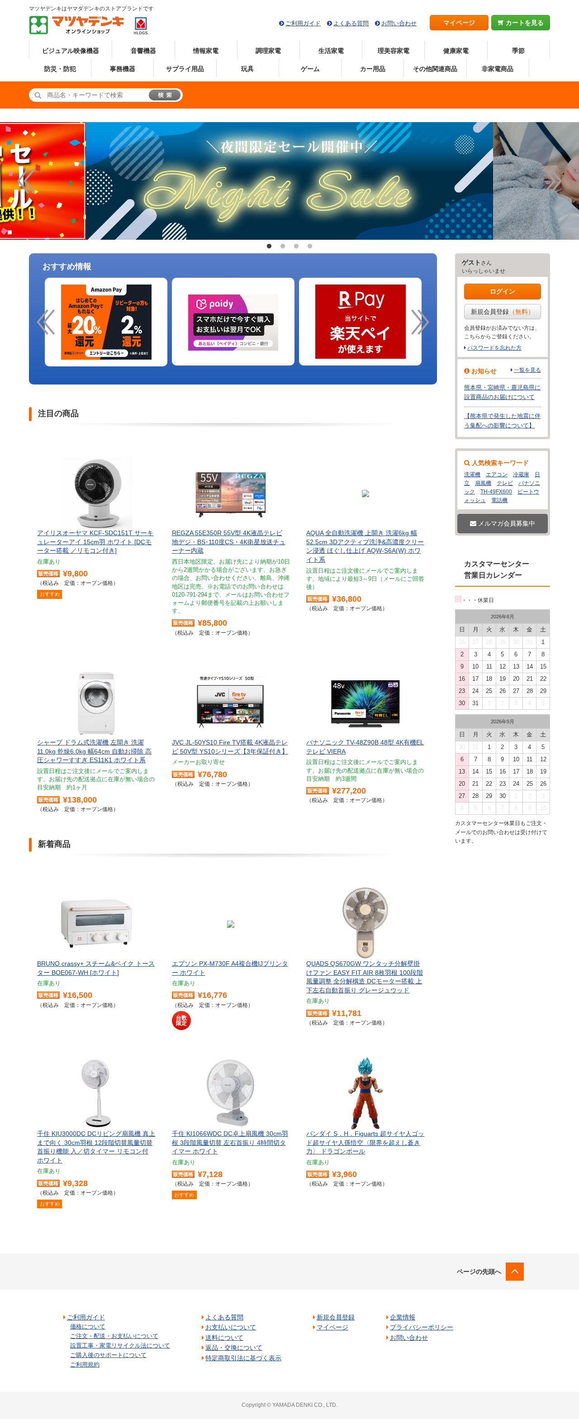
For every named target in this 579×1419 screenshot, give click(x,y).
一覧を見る (527, 370)
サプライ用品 (185, 68)
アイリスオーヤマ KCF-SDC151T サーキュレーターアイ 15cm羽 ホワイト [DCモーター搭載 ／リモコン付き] (95, 541)
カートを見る (524, 22)
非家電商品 (497, 68)
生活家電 (331, 50)
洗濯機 (472, 474)
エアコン (497, 474)
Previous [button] (26, 181)
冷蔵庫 (521, 474)
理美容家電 (393, 50)
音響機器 (143, 50)
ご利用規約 (85, 1364)
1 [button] (269, 246)
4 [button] (309, 246)
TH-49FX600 (496, 492)
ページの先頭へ (479, 1271)
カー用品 (372, 68)
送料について (224, 1337)
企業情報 (402, 1317)
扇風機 (483, 483)
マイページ (459, 22)
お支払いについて (230, 1327)
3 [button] (296, 246)
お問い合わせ (399, 23)
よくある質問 (351, 23)
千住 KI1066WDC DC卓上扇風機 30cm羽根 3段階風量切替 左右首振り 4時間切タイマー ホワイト (230, 1142)
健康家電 (456, 50)
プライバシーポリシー (421, 1327)
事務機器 (122, 68)
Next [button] (553, 181)
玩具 (247, 68)
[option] (289, 181)
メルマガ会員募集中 (505, 523)
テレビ (505, 483)
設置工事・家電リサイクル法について (120, 1345)
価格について (87, 1326)
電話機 (499, 500)
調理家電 (268, 50)
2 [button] (282, 246)
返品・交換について (233, 1347)
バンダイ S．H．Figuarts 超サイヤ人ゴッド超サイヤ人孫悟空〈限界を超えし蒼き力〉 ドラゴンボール (365, 1142)
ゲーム (310, 68)
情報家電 (205, 50)
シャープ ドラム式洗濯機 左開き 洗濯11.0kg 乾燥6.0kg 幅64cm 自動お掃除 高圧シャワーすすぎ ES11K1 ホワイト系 (94, 751)
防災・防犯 (60, 68)
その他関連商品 (435, 68)
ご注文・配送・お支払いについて (114, 1336)
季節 (518, 50)
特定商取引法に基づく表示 (243, 1358)
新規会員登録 (502, 311)
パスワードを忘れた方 (494, 348)
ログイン (502, 291)
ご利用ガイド (303, 23)
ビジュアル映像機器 (70, 50)
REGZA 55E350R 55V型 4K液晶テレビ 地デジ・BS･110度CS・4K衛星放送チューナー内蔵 (228, 541)
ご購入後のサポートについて (108, 1355)
